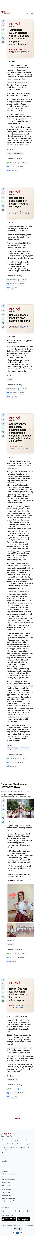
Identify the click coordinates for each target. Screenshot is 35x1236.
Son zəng (10, 944)
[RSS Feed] (27, 1211)
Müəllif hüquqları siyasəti (8, 1198)
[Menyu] (32, 13)
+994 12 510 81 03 (6, 1149)
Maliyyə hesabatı (6, 1185)
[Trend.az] (7, 13)
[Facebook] (7, 1211)
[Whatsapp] (3, 1211)
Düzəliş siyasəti (5, 1182)
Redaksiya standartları (8, 1179)
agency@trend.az (6, 1152)
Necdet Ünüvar (12, 1079)
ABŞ (9, 153)
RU (21, 1232)
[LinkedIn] (23, 1211)
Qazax (10, 379)
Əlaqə (3, 1177)
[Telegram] (19, 1211)
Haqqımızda (4, 1171)
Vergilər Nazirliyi (13, 749)
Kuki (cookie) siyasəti (7, 1201)
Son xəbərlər (5, 1161)
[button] (3, 21)
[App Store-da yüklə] (8, 1219)
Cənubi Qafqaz (18, 153)
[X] (11, 1211)
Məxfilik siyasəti (6, 1195)
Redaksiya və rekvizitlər (8, 1174)
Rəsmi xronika (5, 1164)
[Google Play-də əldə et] (23, 1219)
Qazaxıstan (24, 749)
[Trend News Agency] (6, 1134)
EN (14, 1232)
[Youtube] (15, 1211)
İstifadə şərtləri (5, 1192)
